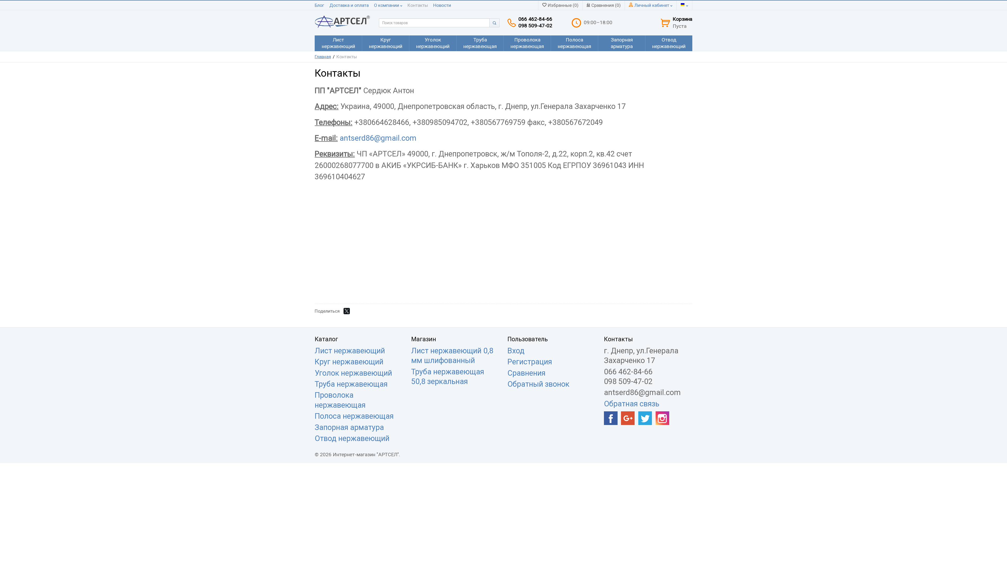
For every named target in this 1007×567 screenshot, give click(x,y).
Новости (442, 5)
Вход (515, 350)
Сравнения (526, 373)
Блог (319, 5)
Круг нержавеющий (349, 361)
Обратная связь (631, 403)
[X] (347, 311)
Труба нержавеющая (351, 384)
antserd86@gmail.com (378, 138)
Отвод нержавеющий (352, 438)
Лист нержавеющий (350, 350)
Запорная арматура (349, 427)
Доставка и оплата (349, 5)
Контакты (418, 5)
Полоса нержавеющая (354, 416)
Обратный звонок (538, 384)
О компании (387, 5)
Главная (323, 56)
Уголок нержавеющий (353, 373)
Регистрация (529, 361)
